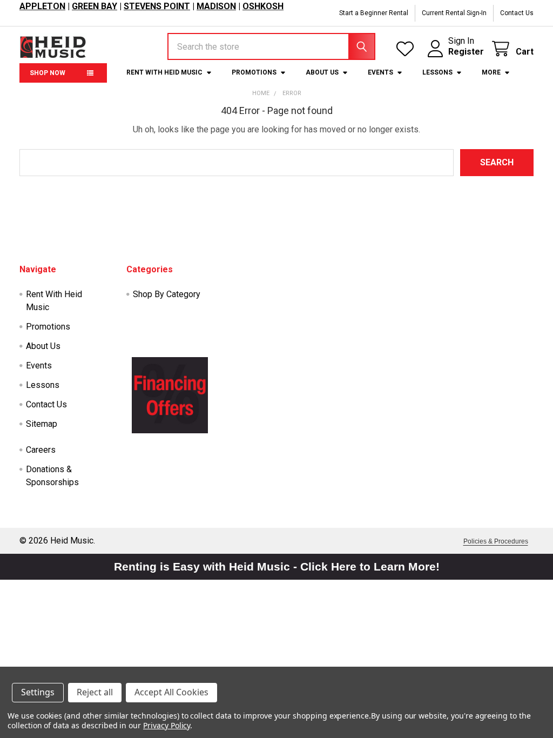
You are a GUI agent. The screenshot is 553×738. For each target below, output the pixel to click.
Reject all (95, 692)
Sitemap (41, 424)
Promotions (254, 72)
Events (380, 72)
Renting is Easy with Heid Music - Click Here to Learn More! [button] (277, 566)
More (491, 72)
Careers (41, 450)
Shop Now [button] (47, 73)
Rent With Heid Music (164, 72)
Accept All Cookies (171, 692)
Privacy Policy (166, 725)
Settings (38, 692)
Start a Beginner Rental (373, 13)
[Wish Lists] (407, 49)
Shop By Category (166, 294)
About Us (322, 72)
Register (466, 51)
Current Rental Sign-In (454, 13)
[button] (170, 395)
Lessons (437, 72)
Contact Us (517, 13)
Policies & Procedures (495, 541)
